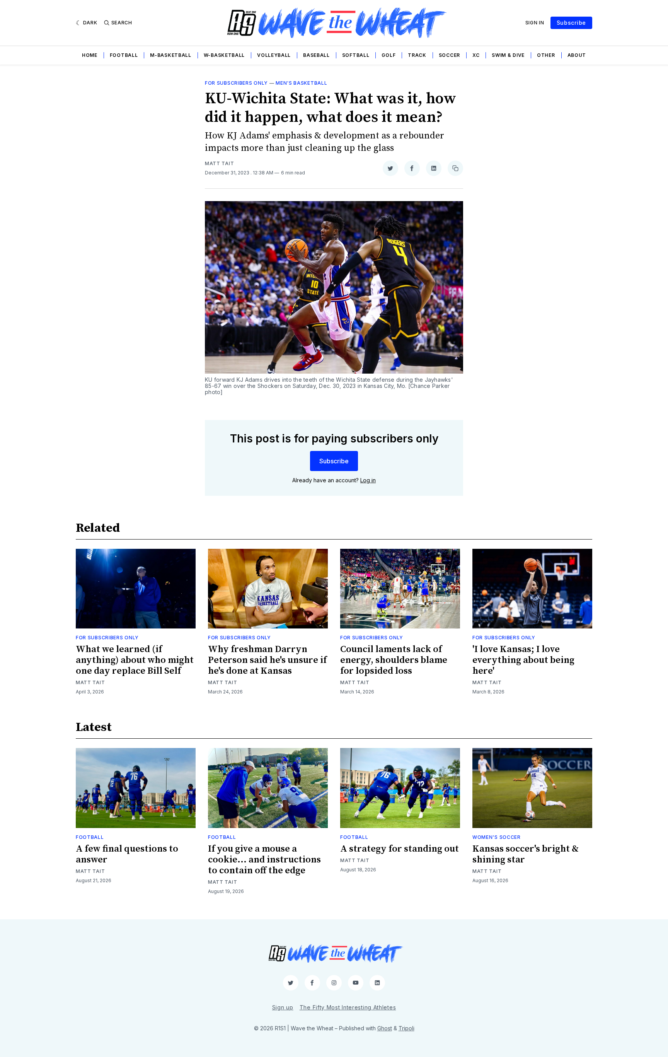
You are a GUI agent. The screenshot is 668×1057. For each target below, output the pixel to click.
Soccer (449, 55)
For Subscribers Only (236, 83)
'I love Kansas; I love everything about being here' (523, 660)
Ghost (384, 1028)
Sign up (282, 1007)
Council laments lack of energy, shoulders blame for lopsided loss (393, 660)
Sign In (534, 23)
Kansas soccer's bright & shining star (525, 854)
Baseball (316, 55)
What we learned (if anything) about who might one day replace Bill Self (135, 660)
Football (124, 55)
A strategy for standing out (399, 849)
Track (417, 55)
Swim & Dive (508, 55)
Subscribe (571, 22)
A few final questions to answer (127, 854)
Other (546, 55)
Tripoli (406, 1028)
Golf (388, 55)
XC (475, 55)
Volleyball (274, 55)
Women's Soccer (496, 837)
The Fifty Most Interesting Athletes (348, 1007)
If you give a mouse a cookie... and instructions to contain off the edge (264, 859)
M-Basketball (170, 55)
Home (89, 55)
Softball (356, 55)
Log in (368, 480)
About (576, 55)
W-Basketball (224, 55)
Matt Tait (219, 163)
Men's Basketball (301, 83)
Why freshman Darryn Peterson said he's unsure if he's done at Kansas (267, 660)
